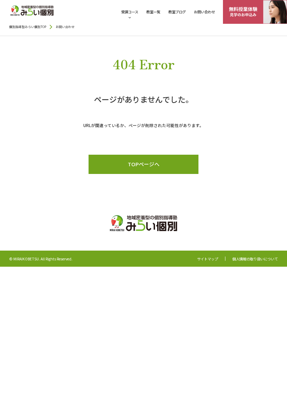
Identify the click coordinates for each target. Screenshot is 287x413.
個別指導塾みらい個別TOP (27, 27)
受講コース (129, 11)
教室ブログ (177, 11)
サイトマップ (207, 259)
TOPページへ (144, 164)
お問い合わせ (204, 11)
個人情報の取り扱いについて (255, 259)
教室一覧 (153, 11)
